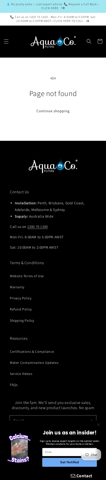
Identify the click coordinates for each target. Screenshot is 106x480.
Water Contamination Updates (34, 362)
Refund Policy (21, 309)
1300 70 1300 (37, 226)
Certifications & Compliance (32, 351)
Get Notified (69, 462)
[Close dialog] (99, 425)
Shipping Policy (22, 320)
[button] (6, 41)
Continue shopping (53, 111)
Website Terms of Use (27, 276)
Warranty (17, 287)
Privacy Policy (20, 298)
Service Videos (21, 373)
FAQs (14, 385)
